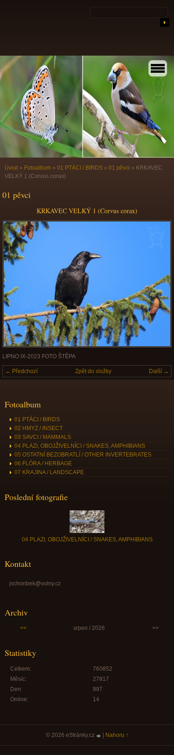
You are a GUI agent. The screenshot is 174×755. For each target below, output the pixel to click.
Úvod (11, 168)
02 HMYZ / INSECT (38, 428)
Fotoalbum (37, 168)
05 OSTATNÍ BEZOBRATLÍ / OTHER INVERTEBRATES (82, 454)
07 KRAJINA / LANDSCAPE (49, 472)
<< (23, 628)
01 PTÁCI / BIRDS (80, 168)
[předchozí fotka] (17, 284)
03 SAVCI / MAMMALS (42, 437)
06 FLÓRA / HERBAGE (43, 463)
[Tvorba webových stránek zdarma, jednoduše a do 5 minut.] (99, 736)
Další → (159, 371)
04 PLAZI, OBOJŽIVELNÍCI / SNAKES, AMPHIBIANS (79, 446)
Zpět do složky (93, 371)
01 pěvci (119, 168)
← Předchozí (21, 371)
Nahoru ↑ (117, 735)
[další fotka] (156, 284)
